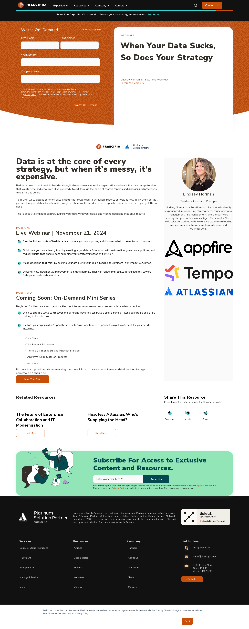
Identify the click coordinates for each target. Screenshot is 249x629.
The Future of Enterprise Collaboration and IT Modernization (39, 420)
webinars (127, 35)
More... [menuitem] (23, 587)
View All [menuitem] (78, 587)
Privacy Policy (81, 613)
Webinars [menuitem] (79, 577)
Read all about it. (166, 14)
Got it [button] (187, 621)
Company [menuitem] (100, 5)
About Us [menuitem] (133, 557)
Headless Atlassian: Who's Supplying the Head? (113, 417)
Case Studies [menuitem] (81, 557)
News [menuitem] (131, 577)
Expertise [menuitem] (59, 5)
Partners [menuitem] (132, 548)
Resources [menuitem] (80, 5)
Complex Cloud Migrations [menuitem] (34, 548)
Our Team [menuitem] (133, 567)
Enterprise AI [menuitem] (27, 567)
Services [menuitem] (25, 541)
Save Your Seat (33, 379)
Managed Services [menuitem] (30, 577)
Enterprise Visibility (132, 83)
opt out (61, 91)
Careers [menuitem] (119, 5)
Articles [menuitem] (78, 548)
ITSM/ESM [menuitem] (25, 557)
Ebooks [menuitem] (78, 567)
